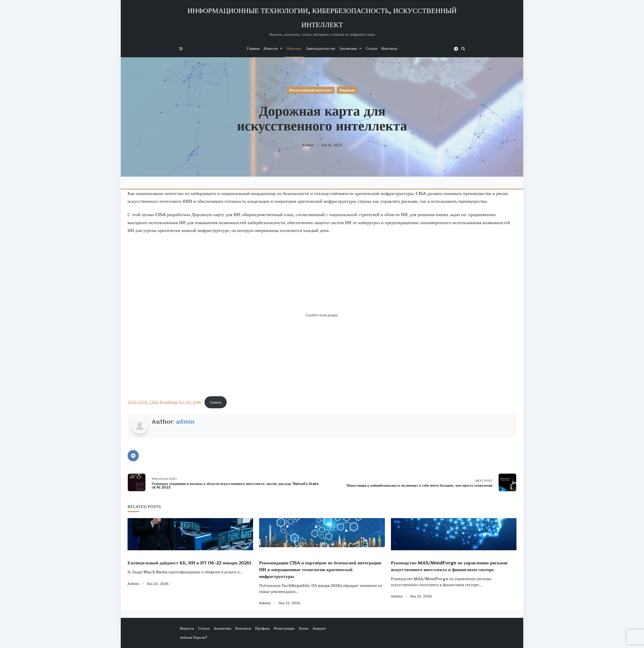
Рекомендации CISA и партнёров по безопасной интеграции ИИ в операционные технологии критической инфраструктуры (320, 569)
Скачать (215, 402)
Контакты (389, 48)
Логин (303, 628)
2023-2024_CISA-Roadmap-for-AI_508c (165, 402)
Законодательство (320, 48)
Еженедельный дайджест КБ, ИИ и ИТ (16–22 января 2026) (189, 562)
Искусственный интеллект (310, 90)
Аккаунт (319, 628)
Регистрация (284, 628)
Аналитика (348, 48)
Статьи (371, 48)
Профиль (262, 628)
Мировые (294, 48)
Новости (271, 48)
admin (308, 145)
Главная (253, 48)
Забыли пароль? (193, 637)
